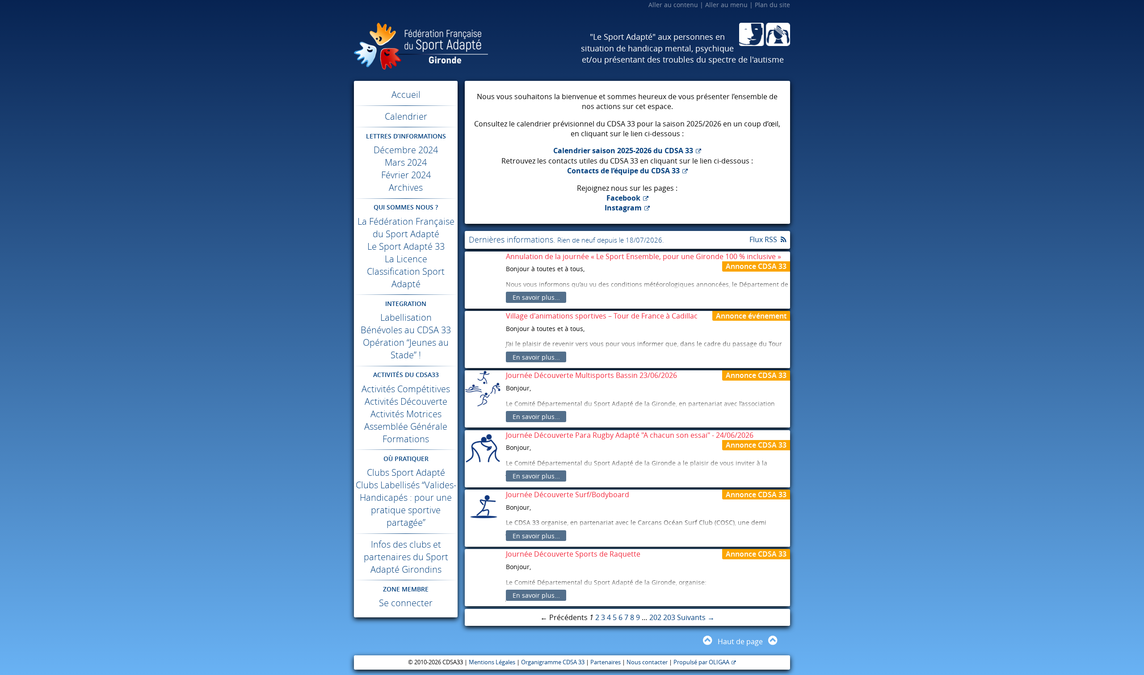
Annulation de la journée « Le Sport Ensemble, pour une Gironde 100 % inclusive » (643, 256)
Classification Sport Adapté (406, 277)
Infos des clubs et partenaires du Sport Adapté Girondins (406, 556)
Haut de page (740, 641)
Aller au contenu (673, 4)
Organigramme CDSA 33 (553, 662)
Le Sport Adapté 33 (406, 246)
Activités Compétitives (406, 389)
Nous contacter (647, 662)
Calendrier (406, 116)
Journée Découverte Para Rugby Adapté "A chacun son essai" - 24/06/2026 (629, 435)
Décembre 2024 (406, 150)
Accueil (406, 94)
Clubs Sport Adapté (406, 472)
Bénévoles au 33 (406, 330)
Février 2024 (406, 175)
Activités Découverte (406, 401)
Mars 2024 (406, 162)
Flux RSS (763, 239)
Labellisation (406, 317)
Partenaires (605, 662)
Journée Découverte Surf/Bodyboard (567, 494)
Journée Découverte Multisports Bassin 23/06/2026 (591, 375)
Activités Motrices (406, 414)
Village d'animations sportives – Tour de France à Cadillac (602, 316)
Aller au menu (726, 4)
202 (655, 617)
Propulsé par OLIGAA (701, 662)
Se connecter (406, 603)
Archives (406, 187)
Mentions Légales (492, 662)
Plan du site (772, 4)
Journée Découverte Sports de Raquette (573, 554)
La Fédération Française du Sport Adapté (406, 227)
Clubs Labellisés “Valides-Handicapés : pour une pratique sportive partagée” (406, 503)
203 (669, 617)
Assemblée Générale (405, 426)
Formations (406, 439)
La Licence (406, 259)
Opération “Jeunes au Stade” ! (406, 348)
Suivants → (696, 617)
